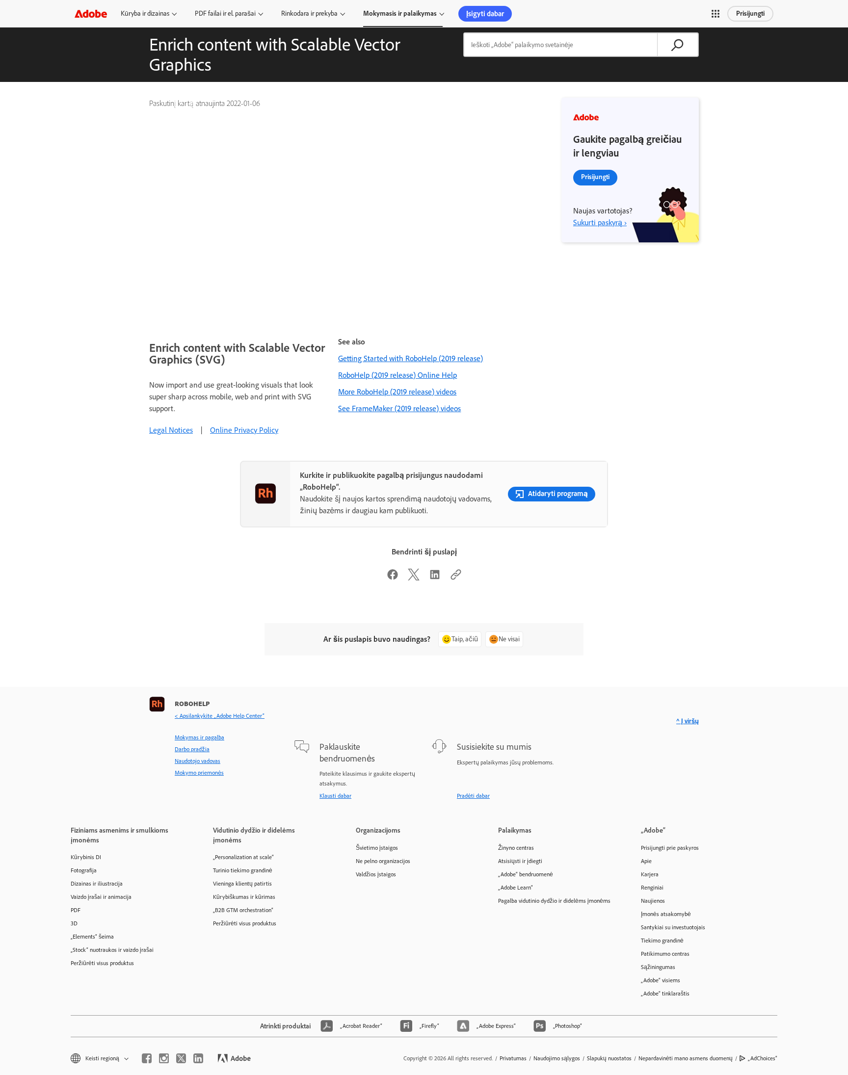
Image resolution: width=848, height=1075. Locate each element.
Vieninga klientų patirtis (242, 883)
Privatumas (513, 1058)
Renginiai (652, 887)
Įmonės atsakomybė (666, 914)
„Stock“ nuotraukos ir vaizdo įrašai (112, 949)
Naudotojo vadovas (197, 761)
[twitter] (181, 1058)
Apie (646, 861)
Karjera (650, 874)
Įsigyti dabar (485, 13)
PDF (75, 910)
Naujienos (653, 900)
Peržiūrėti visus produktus (102, 963)
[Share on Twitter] (414, 577)
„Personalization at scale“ (243, 857)
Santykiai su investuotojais (673, 927)
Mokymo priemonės (199, 772)
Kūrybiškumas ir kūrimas (244, 896)
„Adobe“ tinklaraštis (665, 993)
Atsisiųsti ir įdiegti (520, 861)
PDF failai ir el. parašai (225, 13)
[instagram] (164, 1058)
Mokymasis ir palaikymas (400, 13)
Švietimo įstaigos (377, 847)
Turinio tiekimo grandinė (242, 870)
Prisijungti (750, 13)
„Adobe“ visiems (660, 980)
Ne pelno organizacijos (383, 861)
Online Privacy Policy (244, 430)
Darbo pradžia (192, 749)
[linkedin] (198, 1058)
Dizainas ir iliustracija (97, 883)
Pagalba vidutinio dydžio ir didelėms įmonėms (554, 900)
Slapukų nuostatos (609, 1058)
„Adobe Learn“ (515, 887)
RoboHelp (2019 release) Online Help (397, 375)
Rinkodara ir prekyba (309, 13)
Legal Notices (171, 430)
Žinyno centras (516, 847)
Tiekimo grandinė (662, 940)
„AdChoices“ (762, 1058)
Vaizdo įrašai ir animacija (101, 896)
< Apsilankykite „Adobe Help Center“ (220, 715)
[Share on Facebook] (392, 577)
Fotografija (84, 870)
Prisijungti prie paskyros (670, 847)
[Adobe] (91, 13)
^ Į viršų (687, 721)
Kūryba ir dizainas (145, 13)
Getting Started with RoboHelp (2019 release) (410, 358)
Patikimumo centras (665, 953)
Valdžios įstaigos (376, 874)
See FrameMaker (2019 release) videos (399, 408)
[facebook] (147, 1058)
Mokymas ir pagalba (199, 737)
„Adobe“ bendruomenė (525, 874)
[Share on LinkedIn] (435, 577)
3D (74, 923)
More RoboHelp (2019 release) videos (397, 391)
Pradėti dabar (473, 795)
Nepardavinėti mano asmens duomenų (685, 1058)
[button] (715, 14)
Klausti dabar (335, 795)
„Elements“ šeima (92, 936)
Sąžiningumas (658, 967)
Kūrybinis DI (86, 857)
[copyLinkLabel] (456, 577)
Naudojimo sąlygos (556, 1058)
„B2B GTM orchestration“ (243, 910)
